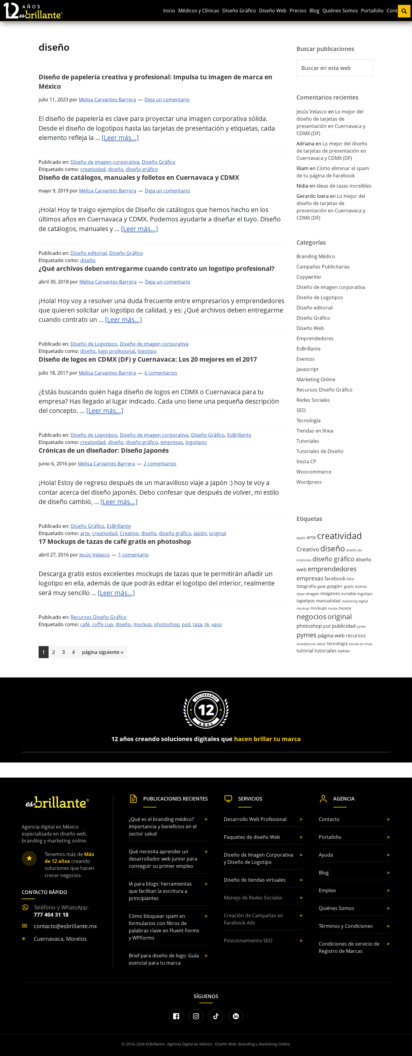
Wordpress (309, 482)
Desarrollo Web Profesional (255, 819)
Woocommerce (313, 471)
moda (332, 608)
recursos (356, 635)
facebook (335, 578)
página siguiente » (102, 653)
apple (300, 538)
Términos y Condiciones (346, 926)
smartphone (305, 644)
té (206, 624)
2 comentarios (160, 463)
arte (85, 533)
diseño (115, 169)
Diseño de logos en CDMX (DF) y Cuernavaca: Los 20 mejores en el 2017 (148, 359)
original (217, 533)
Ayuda (326, 854)
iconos (361, 586)
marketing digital (355, 601)
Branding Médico (315, 256)
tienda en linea (360, 644)
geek (321, 586)
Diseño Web (310, 328)
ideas (300, 594)
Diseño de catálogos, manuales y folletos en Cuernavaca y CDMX (139, 177)
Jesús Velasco (311, 111)
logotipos (196, 442)
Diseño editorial (89, 253)
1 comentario (133, 554)
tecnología (337, 643)
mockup (142, 624)
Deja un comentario (167, 99)
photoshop (166, 624)
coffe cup (102, 624)
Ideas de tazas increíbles (344, 185)
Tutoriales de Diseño (320, 451)
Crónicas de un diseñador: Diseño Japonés (104, 450)
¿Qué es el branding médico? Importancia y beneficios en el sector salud (163, 826)
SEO (301, 410)
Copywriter (309, 277)
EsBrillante (239, 435)
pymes (306, 634)
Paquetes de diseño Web (252, 837)
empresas (171, 442)
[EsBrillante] (56, 802)
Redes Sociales (313, 400)
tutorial (304, 650)
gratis (349, 586)
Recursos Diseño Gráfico (99, 617)
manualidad (328, 601)
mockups (318, 608)
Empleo (327, 890)
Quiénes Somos (336, 908)
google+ (335, 586)
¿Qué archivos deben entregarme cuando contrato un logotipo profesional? (156, 268)
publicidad (344, 625)
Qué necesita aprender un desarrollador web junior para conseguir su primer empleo (163, 858)
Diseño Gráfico (159, 162)
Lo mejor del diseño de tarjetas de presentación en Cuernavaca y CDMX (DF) (331, 150)
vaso (216, 624)
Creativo (129, 533)
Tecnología (308, 420)
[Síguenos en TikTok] (216, 1016)
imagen (312, 593)
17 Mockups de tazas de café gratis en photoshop (115, 541)
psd (186, 624)
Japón (200, 533)
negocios (311, 616)
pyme (361, 626)
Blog (324, 872)
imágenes (330, 593)
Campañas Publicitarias (323, 266)
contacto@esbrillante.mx (65, 926)
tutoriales (326, 650)
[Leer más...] (120, 137)
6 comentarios (160, 372)
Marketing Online (315, 379)
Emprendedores (315, 338)
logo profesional (116, 351)
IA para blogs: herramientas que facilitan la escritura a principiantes (160, 891)
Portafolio (330, 837)
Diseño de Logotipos (94, 344)
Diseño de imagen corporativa (105, 162)
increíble (348, 593)
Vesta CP (306, 461)
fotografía (306, 586)
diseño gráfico (142, 169)
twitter (344, 651)
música (344, 608)
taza (197, 624)
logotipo (147, 351)
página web (331, 635)
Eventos (305, 359)
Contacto (329, 819)
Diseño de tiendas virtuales (255, 880)
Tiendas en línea (314, 430)
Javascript (307, 369)
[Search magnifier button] (404, 11)
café (85, 624)
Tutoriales (307, 441)
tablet (321, 644)
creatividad (93, 169)
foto (350, 579)
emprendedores (332, 568)
